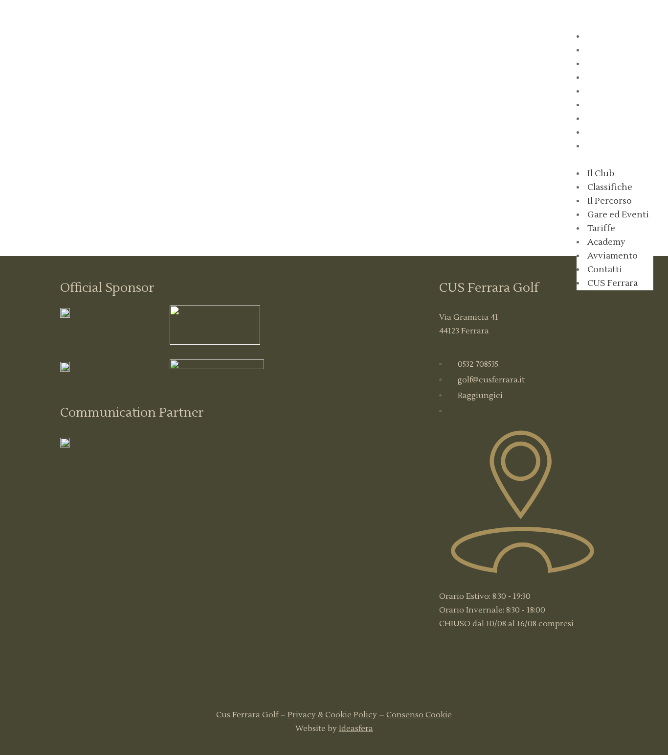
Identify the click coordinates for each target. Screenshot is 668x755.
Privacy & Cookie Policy (332, 715)
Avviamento (615, 119)
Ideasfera (356, 728)
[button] (615, 160)
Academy (609, 105)
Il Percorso (612, 64)
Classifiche (612, 50)
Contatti (607, 133)
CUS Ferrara (615, 146)
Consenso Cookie (419, 715)
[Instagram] (464, 668)
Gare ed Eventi (620, 78)
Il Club (604, 37)
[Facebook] (445, 668)
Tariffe (604, 91)
